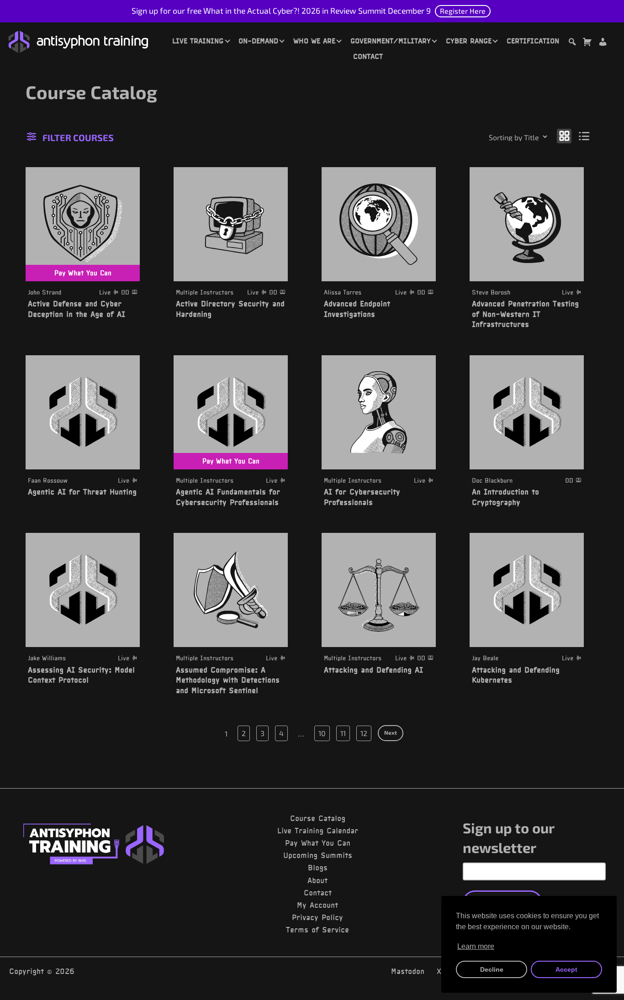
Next (390, 732)
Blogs (318, 867)
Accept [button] (566, 969)
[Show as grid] (564, 136)
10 (322, 733)
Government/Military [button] (390, 41)
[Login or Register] (602, 43)
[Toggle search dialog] (571, 43)
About (317, 880)
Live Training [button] (197, 41)
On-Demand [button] (258, 41)
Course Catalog (317, 818)
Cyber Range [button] (469, 41)
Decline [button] (491, 969)
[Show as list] (584, 136)
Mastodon (407, 971)
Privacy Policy (317, 917)
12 (363, 733)
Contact (368, 56)
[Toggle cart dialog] (587, 43)
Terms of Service (317, 930)
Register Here (463, 10)
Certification (533, 41)
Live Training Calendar (317, 830)
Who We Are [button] (314, 41)
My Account (317, 905)
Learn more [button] (475, 946)
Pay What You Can (317, 843)
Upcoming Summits (317, 855)
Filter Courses (78, 137)
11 (343, 733)
